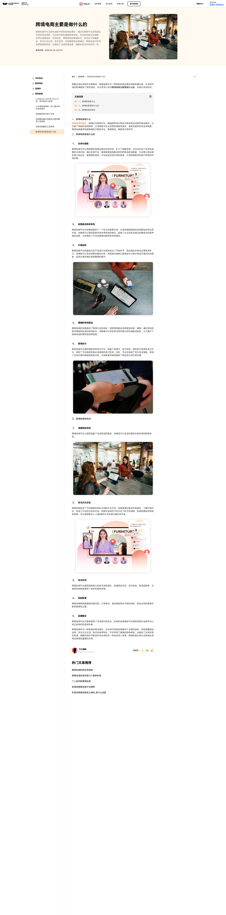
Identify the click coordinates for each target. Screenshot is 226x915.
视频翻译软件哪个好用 (45, 114)
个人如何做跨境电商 (81, 681)
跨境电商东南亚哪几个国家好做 (86, 675)
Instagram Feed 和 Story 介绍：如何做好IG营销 (47, 100)
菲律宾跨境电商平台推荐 (83, 687)
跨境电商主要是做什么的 (46, 132)
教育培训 (39, 83)
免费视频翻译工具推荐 (45, 127)
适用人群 (120, 4)
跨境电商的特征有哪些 (82, 670)
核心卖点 (109, 4)
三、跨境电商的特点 (86, 110)
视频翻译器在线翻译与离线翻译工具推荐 (48, 120)
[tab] (47, 78)
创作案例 (98, 4)
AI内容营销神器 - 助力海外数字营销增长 (48, 107)
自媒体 (38, 88)
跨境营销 (39, 94)
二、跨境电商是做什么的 (88, 106)
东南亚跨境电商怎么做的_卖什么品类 (89, 692)
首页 (73, 77)
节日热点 (39, 78)
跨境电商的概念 (79, 123)
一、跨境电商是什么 (86, 101)
